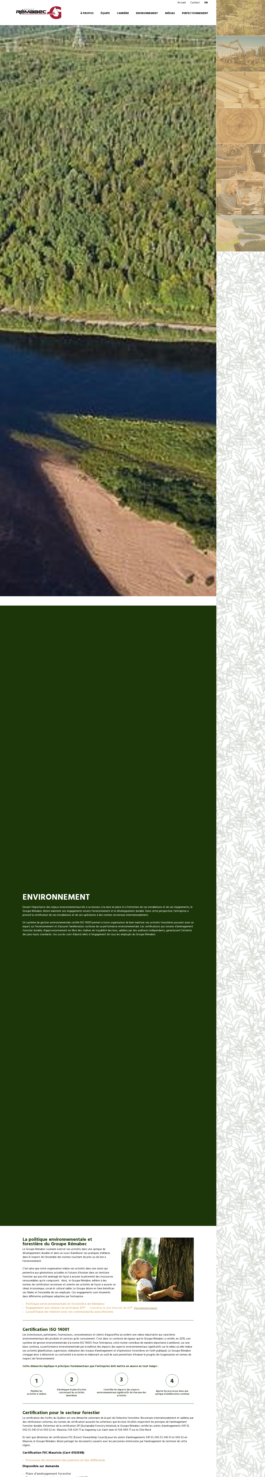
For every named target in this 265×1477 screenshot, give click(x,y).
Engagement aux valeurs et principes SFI (55, 1308)
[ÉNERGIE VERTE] (240, 234)
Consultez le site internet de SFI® (111, 1308)
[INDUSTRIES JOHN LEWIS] (240, 162)
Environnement (147, 13)
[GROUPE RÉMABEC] (240, 18)
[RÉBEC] (240, 54)
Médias (170, 13)
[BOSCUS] (240, 198)
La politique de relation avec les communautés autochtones (69, 1312)
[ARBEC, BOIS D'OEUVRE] (240, 90)
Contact (195, 3)
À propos (87, 13)
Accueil (181, 3)
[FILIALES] (240, 126)
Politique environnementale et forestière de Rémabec (65, 1304)
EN (206, 3)
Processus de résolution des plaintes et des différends (65, 1460)
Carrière (123, 13)
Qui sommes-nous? (145, 1308)
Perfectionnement (195, 13)
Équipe (105, 13)
